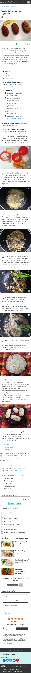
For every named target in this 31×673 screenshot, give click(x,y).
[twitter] (7, 660)
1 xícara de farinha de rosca (14, 116)
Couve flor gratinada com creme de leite (14, 532)
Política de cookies (18, 671)
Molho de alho (8, 450)
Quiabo (18, 500)
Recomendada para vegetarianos (12, 85)
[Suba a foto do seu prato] (21, 585)
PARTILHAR (23, 3)
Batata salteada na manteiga (11, 516)
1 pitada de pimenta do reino (14, 108)
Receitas (3, 6)
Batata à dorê (7, 521)
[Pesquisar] (29, 2)
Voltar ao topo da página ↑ (15, 650)
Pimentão (11, 503)
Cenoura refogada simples (11, 518)
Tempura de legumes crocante (12, 527)
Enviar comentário (22, 629)
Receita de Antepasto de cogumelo (14, 124)
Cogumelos (12, 6)
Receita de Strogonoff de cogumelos (22, 561)
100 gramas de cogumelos (14, 93)
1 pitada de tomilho (12, 111)
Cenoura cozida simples (10, 513)
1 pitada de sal (10, 106)
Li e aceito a (8, 628)
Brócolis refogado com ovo (11, 530)
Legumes (8, 6)
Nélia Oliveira (8, 17)
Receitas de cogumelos (16, 470)
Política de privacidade (7, 671)
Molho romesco (8, 447)
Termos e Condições (14, 669)
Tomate (12, 500)
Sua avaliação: (15, 621)
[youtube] (14, 660)
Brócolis (19, 503)
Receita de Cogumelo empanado (22, 552)
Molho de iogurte (9, 444)
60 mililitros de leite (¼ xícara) (15, 103)
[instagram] (10, 660)
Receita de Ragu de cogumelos (21, 543)
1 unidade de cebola (12, 95)
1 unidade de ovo (11, 113)
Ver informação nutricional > (15, 118)
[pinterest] (17, 660)
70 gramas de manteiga (13, 98)
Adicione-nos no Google (23, 44)
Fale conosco (5, 669)
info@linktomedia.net (7, 643)
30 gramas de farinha (12, 101)
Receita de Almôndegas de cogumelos (20, 571)
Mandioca (25, 500)
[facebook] (4, 660)
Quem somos (23, 666)
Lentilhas (4, 500)
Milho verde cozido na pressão (12, 524)
